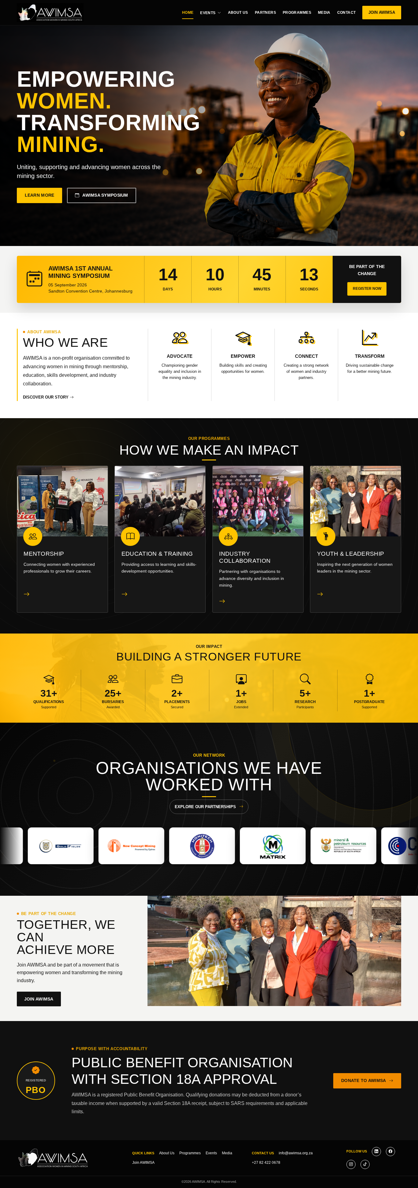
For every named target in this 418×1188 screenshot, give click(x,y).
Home (188, 12)
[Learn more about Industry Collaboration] (222, 601)
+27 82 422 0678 (266, 1162)
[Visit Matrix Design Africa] (150, 845)
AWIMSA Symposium (105, 195)
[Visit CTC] (291, 845)
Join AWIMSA (381, 12)
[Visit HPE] (362, 845)
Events (207, 13)
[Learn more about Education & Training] (124, 594)
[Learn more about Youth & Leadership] (320, 594)
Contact (346, 12)
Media (324, 12)
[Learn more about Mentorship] (27, 594)
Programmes (297, 12)
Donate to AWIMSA (363, 1080)
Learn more (39, 195)
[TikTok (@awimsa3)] (365, 1164)
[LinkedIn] (376, 1151)
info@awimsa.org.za (296, 1153)
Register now (367, 288)
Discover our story (46, 397)
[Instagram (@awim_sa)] (351, 1164)
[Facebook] (390, 1151)
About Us (238, 12)
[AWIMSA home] (50, 12)
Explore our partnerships (205, 806)
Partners (265, 12)
